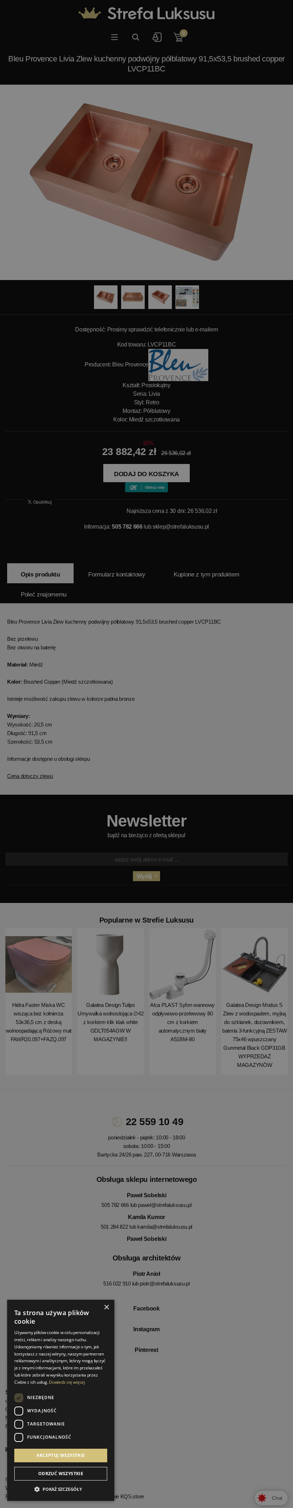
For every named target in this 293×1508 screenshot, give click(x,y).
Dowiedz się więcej (67, 1382)
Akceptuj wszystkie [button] (60, 1455)
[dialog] (146, 754)
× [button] (106, 1307)
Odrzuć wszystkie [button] (60, 1473)
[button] (60, 1489)
